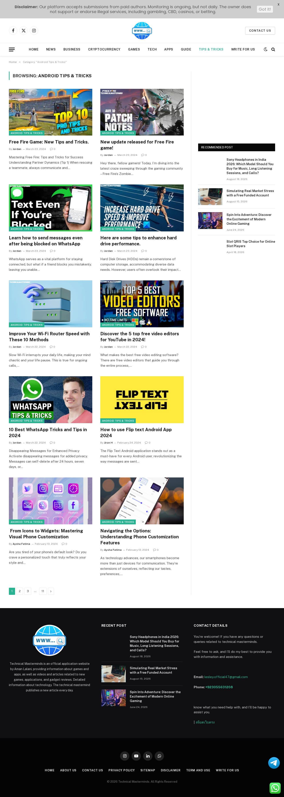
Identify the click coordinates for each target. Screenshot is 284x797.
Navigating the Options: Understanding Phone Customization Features (139, 536)
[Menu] (12, 49)
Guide (186, 49)
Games (134, 49)
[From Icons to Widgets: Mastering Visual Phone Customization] (50, 500)
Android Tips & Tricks (27, 133)
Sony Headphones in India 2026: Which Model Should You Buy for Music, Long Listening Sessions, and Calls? (250, 166)
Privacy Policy (121, 770)
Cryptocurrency (104, 49)
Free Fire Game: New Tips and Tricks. (49, 142)
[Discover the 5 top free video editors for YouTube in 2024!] (142, 303)
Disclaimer (171, 770)
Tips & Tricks (211, 49)
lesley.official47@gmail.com (226, 677)
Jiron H (108, 442)
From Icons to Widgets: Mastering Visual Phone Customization (46, 533)
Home (34, 49)
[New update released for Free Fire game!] (142, 112)
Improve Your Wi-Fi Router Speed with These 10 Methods (49, 336)
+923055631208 (219, 687)
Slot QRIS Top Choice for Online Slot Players (251, 244)
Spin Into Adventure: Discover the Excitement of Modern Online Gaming (249, 219)
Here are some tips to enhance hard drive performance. (138, 240)
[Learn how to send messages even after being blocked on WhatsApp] (50, 207)
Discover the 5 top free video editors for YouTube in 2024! (139, 336)
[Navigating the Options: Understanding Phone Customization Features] (142, 500)
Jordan (17, 149)
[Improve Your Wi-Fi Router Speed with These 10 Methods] (50, 303)
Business (72, 49)
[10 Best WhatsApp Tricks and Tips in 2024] (50, 399)
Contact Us (92, 770)
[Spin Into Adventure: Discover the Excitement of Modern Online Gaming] (210, 220)
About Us (68, 770)
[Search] (272, 49)
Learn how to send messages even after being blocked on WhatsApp (46, 240)
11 (42, 591)
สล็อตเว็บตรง (205, 722)
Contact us (260, 30)
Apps (168, 49)
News (51, 49)
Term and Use (198, 770)
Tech (152, 49)
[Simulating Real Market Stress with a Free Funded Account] (210, 196)
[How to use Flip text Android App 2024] (142, 399)
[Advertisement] (236, 103)
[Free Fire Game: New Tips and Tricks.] (50, 112)
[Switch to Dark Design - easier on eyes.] (265, 49)
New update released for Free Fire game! (137, 145)
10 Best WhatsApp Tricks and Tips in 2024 (48, 432)
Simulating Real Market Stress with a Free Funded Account (250, 193)
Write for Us (243, 49)
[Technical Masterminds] (142, 30)
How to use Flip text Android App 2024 (136, 432)
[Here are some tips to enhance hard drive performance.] (142, 207)
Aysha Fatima (21, 543)
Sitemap (147, 770)
